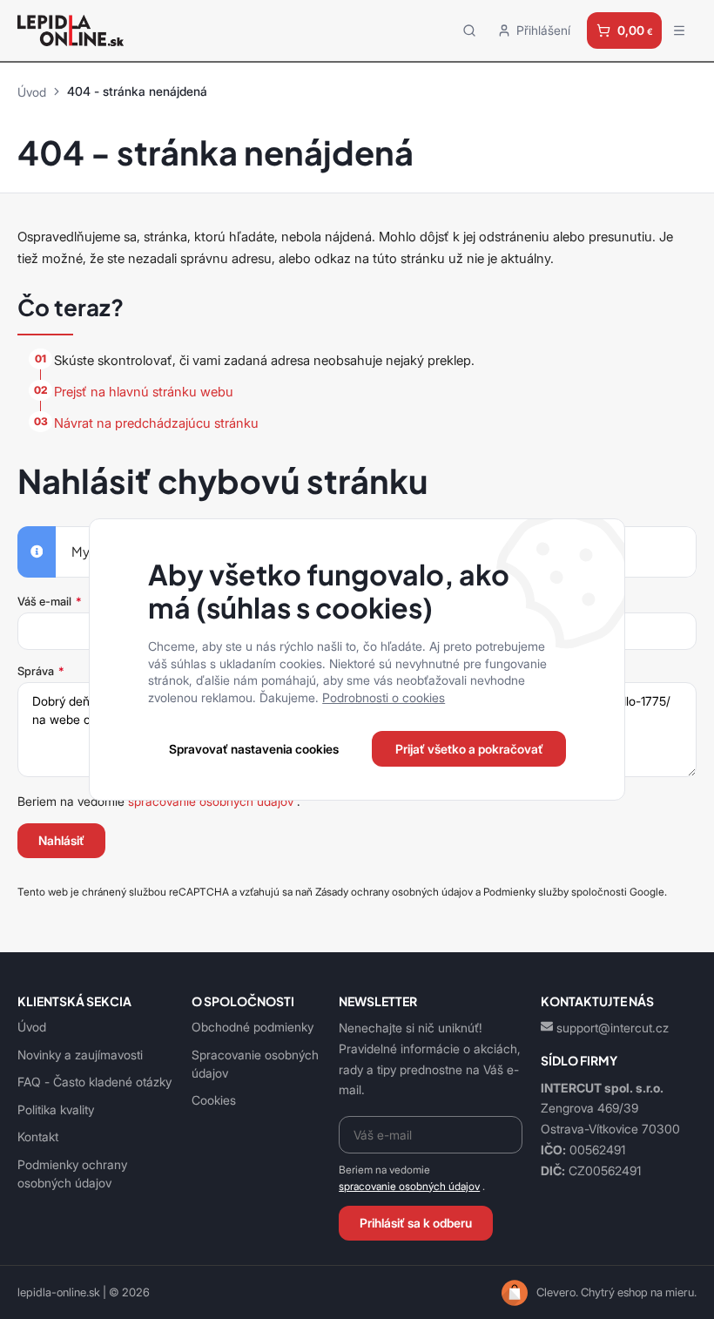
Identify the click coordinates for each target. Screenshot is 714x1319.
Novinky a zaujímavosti (80, 1054)
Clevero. (557, 1292)
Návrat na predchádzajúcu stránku (156, 423)
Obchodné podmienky (252, 1026)
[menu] (679, 30)
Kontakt (37, 1136)
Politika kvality (55, 1109)
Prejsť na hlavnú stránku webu (143, 391)
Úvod (31, 92)
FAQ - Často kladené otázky (94, 1081)
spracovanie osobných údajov (409, 1186)
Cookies (214, 1099)
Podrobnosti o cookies (383, 697)
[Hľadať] (469, 30)
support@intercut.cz (612, 1027)
